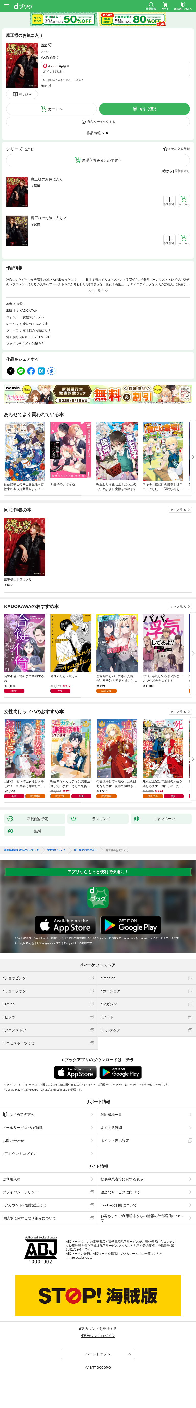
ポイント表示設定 (115, 1140)
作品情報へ (95, 133)
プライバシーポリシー (20, 1192)
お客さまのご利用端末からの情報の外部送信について (142, 1218)
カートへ (55, 109)
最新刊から (182, 171)
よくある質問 (111, 1127)
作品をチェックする (101, 122)
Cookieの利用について (119, 1205)
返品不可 (46, 85)
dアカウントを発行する (98, 1329)
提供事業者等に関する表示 (122, 1179)
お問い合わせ (13, 1140)
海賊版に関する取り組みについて (29, 1218)
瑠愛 (44, 45)
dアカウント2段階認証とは (24, 1205)
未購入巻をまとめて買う (101, 160)
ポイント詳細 (52, 72)
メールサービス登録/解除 (23, 1127)
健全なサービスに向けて (120, 1192)
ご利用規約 (11, 1179)
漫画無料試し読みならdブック (21, 850)
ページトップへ (98, 1354)
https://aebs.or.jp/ (80, 1257)
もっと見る (178, 510)
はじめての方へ (21, 1114)
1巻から (166, 171)
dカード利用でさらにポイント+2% (61, 80)
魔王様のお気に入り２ (49, 218)
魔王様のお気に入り (47, 179)
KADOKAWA (28, 310)
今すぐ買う (148, 109)
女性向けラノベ (33, 317)
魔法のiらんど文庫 (35, 324)
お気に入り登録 (179, 149)
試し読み (25, 94)
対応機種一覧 (111, 1114)
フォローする (50, 44)
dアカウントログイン (20, 1154)
